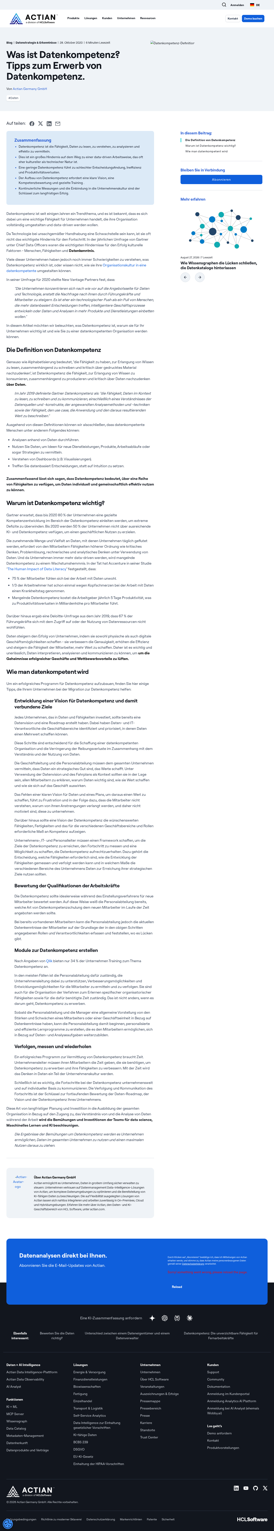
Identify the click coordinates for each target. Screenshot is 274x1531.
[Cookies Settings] (8, 1524)
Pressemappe (150, 1401)
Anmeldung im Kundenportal (228, 1394)
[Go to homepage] (34, 18)
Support (213, 1372)
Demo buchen (253, 18)
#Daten (13, 98)
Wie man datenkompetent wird (206, 151)
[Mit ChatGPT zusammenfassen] (164, 1318)
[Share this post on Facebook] (31, 123)
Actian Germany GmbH (30, 89)
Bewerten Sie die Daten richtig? (57, 1335)
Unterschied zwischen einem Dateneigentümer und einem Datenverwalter (127, 1335)
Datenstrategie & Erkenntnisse (36, 42)
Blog (9, 42)
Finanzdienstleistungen (90, 1379)
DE (258, 5)
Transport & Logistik (88, 1408)
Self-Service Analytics (89, 1415)
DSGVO (78, 1449)
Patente (152, 1519)
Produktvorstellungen (223, 1448)
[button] (185, 277)
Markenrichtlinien (131, 1519)
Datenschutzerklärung (193, 1263)
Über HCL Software (154, 1379)
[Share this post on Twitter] (40, 123)
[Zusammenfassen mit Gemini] (152, 1318)
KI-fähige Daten (85, 1435)
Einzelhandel (82, 1401)
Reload (177, 1287)
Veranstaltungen (152, 1387)
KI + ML (11, 1407)
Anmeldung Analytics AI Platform (231, 1401)
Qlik (49, 961)
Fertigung (80, 1394)
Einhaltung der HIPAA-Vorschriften (98, 1464)
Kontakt (233, 18)
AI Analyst (13, 1387)
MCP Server (15, 1414)
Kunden (107, 18)
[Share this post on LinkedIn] (49, 123)
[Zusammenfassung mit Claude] (189, 1318)
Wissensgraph (16, 1421)
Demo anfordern (219, 1433)
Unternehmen (126, 18)
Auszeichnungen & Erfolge (159, 1394)
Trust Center (149, 1437)
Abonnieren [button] (221, 179)
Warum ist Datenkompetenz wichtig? (210, 145)
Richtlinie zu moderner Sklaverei (61, 1519)
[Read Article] (221, 228)
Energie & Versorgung (89, 1372)
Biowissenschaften (87, 1387)
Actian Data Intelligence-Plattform (31, 1372)
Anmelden (237, 5)
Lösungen (90, 18)
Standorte (147, 1430)
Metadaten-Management (25, 1436)
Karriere (146, 1423)
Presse (145, 1415)
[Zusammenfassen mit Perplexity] (177, 1318)
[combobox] (255, 5)
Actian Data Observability (25, 1379)
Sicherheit (168, 1519)
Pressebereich (150, 1408)
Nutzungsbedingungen (21, 1519)
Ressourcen (147, 18)
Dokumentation (218, 1387)
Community (215, 1379)
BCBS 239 (80, 1442)
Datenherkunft (17, 1443)
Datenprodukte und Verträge (27, 1450)
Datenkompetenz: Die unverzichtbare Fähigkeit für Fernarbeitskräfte (221, 1335)
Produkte (73, 18)
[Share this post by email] (57, 124)
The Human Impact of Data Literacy (37, 569)
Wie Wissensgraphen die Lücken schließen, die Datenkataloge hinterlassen (219, 265)
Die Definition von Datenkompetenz (210, 140)
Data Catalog (16, 1428)
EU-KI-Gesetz (83, 1457)
